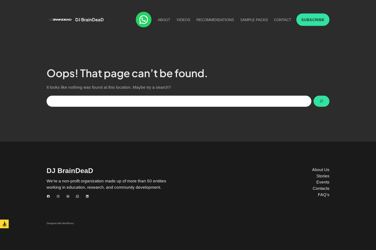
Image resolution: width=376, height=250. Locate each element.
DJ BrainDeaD (89, 19)
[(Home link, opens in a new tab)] (60, 19)
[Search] (321, 101)
